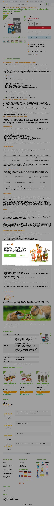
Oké (10, 255)
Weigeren (22, 255)
